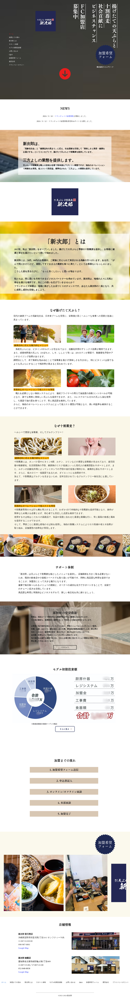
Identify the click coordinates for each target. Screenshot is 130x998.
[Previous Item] (3, 545)
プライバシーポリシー (15, 65)
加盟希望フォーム (15, 58)
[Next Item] (127, 545)
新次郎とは (13, 41)
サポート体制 (13, 44)
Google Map (23, 948)
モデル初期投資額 (15, 47)
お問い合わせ (13, 51)
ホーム (11, 34)
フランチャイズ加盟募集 (64, 116)
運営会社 (12, 61)
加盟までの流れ (14, 37)
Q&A (11, 54)
